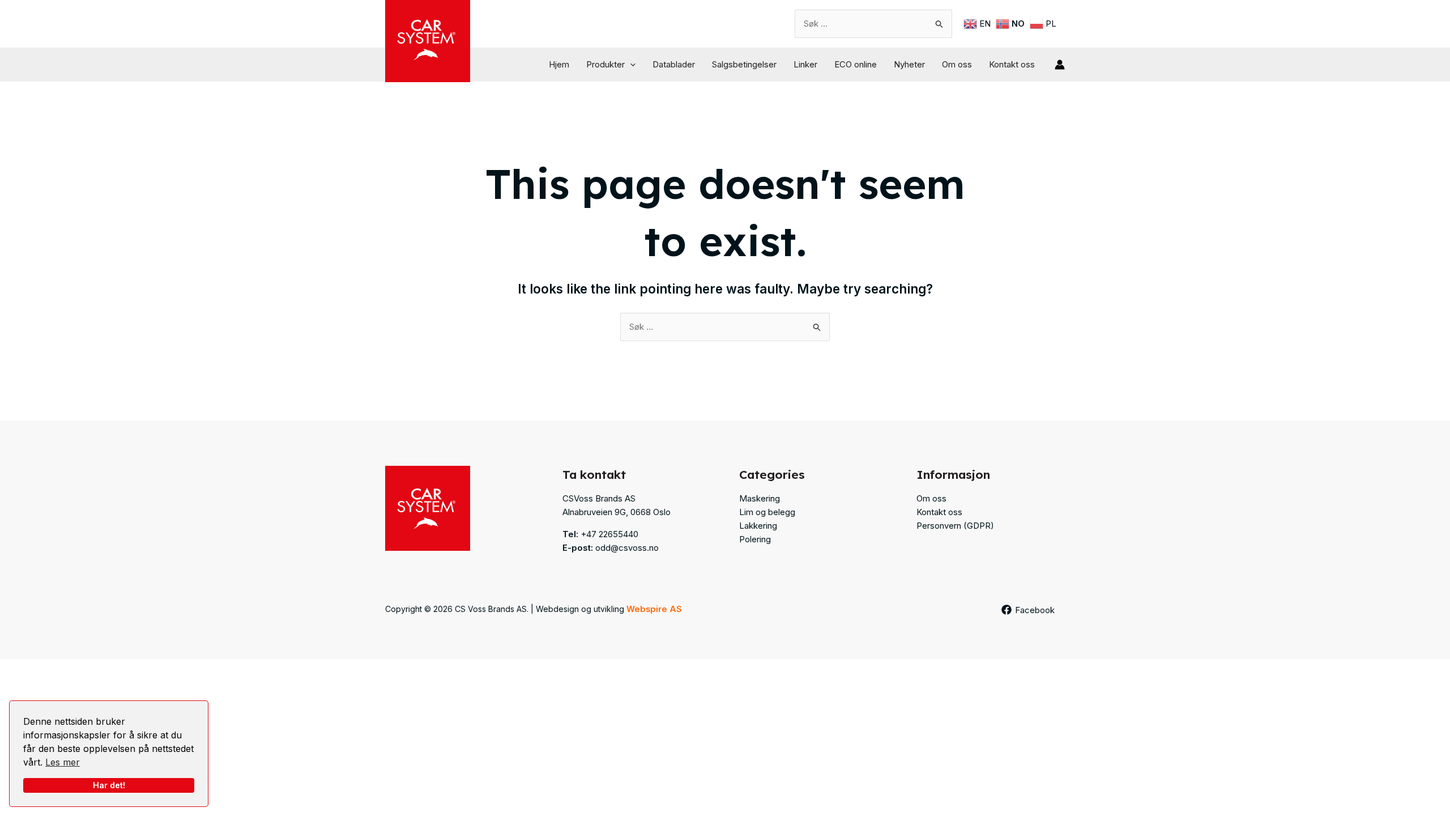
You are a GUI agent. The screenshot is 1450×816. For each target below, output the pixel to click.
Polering (755, 539)
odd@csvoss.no (627, 547)
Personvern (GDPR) (955, 525)
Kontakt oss (1012, 64)
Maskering (759, 498)
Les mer (62, 762)
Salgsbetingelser (744, 64)
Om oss (957, 64)
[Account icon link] (1060, 65)
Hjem (559, 64)
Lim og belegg (767, 512)
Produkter (605, 64)
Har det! (109, 785)
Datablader (673, 64)
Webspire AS (654, 609)
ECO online (855, 64)
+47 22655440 (609, 534)
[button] (630, 65)
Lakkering (758, 525)
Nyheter (909, 64)
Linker (805, 64)
